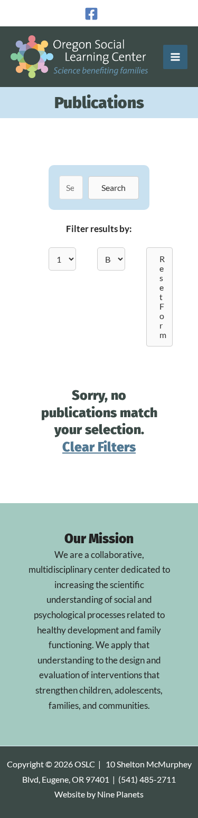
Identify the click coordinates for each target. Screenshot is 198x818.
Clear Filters (99, 447)
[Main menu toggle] (175, 57)
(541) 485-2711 (147, 779)
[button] (113, 187)
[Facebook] (91, 14)
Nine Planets (120, 794)
